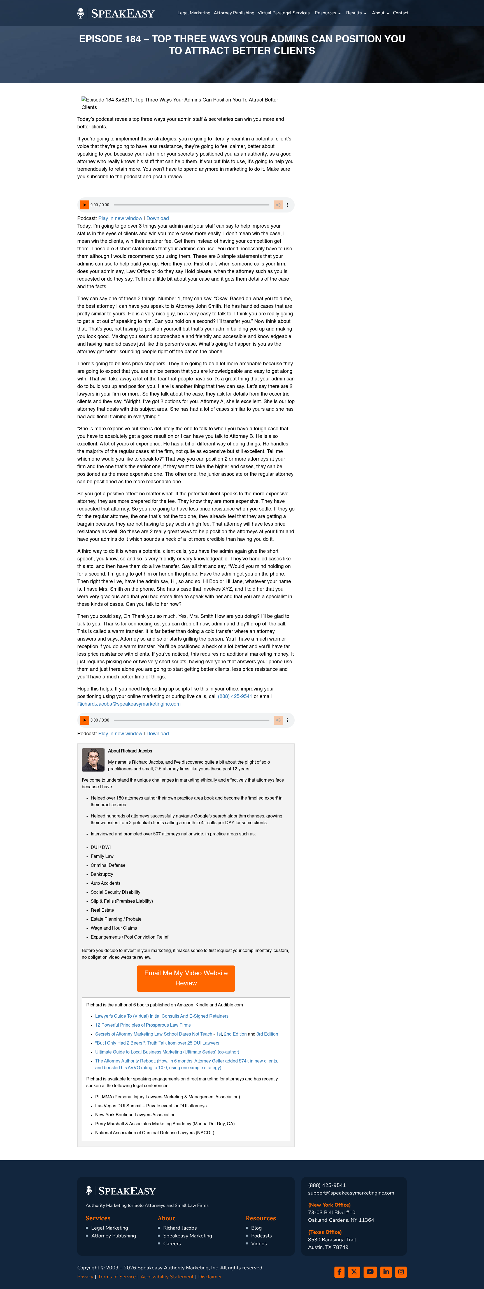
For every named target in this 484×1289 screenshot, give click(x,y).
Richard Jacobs (180, 1228)
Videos (259, 1243)
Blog (256, 1228)
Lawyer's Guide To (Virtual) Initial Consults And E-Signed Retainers (162, 1016)
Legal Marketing (194, 13)
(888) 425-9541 (235, 696)
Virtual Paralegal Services (284, 13)
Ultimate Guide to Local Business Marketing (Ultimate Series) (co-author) (167, 1052)
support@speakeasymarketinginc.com (351, 1192)
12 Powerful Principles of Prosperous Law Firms (143, 1025)
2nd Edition (235, 1034)
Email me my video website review (186, 978)
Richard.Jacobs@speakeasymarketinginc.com (129, 704)
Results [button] (354, 13)
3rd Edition (267, 1034)
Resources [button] (325, 13)
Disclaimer (210, 1276)
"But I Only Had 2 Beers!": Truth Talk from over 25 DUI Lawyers (157, 1043)
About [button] (378, 13)
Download (157, 218)
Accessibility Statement (167, 1276)
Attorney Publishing (234, 13)
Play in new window (120, 218)
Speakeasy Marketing (187, 1235)
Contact (400, 13)
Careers (172, 1243)
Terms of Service (117, 1276)
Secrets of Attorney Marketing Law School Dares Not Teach (153, 1034)
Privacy (85, 1276)
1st (219, 1034)
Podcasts (261, 1235)
